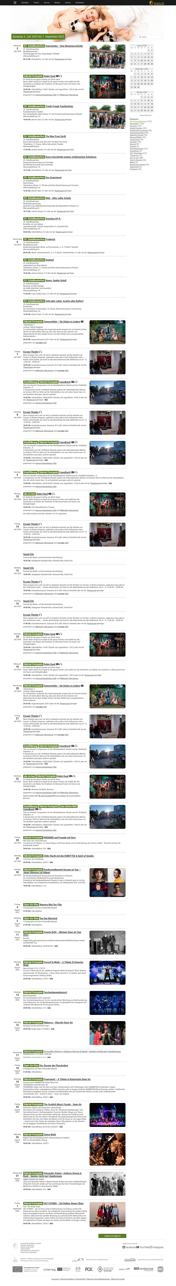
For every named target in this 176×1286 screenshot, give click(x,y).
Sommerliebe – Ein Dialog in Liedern (62, 321)
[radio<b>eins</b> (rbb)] (124, 1269)
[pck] (89, 1269)
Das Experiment (53, 177)
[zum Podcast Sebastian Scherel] (40, 351)
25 (135, 64)
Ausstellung (134, 151)
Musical (133, 144)
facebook (130, 1247)
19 (138, 60)
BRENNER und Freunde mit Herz (60, 837)
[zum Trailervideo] (57, 76)
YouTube (144, 1247)
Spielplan (25, 2)
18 (135, 60)
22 (135, 84)
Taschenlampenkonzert (55, 992)
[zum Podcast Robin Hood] (60, 76)
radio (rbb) (41, 343)
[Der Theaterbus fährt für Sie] (46, 400)
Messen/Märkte (136, 137)
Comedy (133, 146)
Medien (57, 2)
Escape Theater (31, 351)
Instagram (157, 1247)
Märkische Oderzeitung (69, 95)
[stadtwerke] (105, 1269)
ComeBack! (65, 382)
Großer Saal (35, 1029)
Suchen (68, 2)
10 (132, 57)
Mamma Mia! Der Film (51, 904)
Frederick (50, 239)
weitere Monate (145, 115)
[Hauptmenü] (15, 2)
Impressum (55, 1279)
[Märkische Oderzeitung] (160, 1269)
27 (142, 64)
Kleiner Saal (36, 119)
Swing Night (50, 1134)
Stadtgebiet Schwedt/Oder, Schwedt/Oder (47, 561)
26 (138, 64)
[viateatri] (78, 1269)
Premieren (134, 169)
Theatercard (59, 59)
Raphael (50, 259)
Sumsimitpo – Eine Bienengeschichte (64, 46)
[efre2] (26, 1269)
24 (132, 64)
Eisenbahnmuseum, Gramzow (42, 365)
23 (152, 60)
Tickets (36, 2)
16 (138, 80)
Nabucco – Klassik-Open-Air (58, 1022)
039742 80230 (46, 796)
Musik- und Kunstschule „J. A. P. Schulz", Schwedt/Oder (52, 252)
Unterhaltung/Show (137, 133)
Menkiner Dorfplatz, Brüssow (42, 789)
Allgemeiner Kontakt (118, 1279)
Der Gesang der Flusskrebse (54, 1065)
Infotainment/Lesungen (139, 130)
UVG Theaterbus (136, 153)
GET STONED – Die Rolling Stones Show (63, 1203)
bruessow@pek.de (61, 796)
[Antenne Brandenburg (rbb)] (143, 1269)
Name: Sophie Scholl (56, 280)
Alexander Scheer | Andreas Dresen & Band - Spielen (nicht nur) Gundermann (82, 1051)
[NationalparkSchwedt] (77, 1260)
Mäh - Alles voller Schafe (58, 198)
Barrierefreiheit (81, 1279)
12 (138, 57)
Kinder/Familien (136, 128)
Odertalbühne (36, 89)
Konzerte (133, 126)
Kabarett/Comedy (137, 135)
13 (142, 57)
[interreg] (57, 1269)
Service (47, 2)
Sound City (28, 554)
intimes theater (37, 149)
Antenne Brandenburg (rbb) (46, 95)
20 (135, 107)
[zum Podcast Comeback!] (76, 382)
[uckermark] (130, 1260)
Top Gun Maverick (48, 918)
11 (135, 57)
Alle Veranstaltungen (138, 121)
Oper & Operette (136, 160)
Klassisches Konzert (137, 164)
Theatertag (134, 155)
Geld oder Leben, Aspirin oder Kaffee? (65, 301)
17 (132, 60)
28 (132, 87)
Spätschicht (134, 167)
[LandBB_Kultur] (16, 1260)
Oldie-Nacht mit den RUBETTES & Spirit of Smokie (69, 855)
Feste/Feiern (135, 139)
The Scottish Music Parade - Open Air (63, 1104)
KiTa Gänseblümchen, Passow (42, 507)
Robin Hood (49, 76)
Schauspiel (134, 123)
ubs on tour (134, 158)
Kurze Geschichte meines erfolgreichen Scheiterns (71, 156)
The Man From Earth (56, 136)
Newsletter (80, 2)
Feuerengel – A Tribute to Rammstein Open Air (67, 1079)
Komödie (133, 142)
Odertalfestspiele (136, 148)
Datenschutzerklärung (67, 1279)
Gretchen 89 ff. (53, 218)
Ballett (132, 162)
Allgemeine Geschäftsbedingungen (98, 1279)
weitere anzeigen (111, 1236)
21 (132, 84)
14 (132, 80)
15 (135, 80)
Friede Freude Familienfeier (59, 106)
